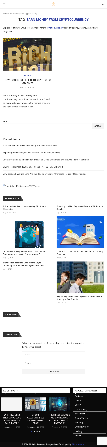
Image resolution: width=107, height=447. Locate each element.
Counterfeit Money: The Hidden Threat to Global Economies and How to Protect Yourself (46, 159)
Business (79, 396)
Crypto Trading (81, 418)
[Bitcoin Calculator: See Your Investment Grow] (35, 404)
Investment (80, 413)
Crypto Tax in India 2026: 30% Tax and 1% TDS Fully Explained (33, 166)
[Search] (102, 4)
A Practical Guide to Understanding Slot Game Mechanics (30, 145)
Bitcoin (78, 404)
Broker (78, 435)
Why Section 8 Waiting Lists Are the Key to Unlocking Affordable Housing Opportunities (45, 173)
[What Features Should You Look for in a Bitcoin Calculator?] (11, 404)
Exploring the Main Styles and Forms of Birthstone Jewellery (31, 152)
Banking (78, 431)
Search (6, 121)
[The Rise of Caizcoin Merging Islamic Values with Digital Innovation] (59, 404)
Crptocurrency (81, 409)
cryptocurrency (54, 27)
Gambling (79, 422)
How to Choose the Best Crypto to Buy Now (27, 81)
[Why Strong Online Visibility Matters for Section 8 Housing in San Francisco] (80, 277)
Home (5, 13)
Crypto (78, 400)
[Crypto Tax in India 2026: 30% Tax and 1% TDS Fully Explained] (80, 232)
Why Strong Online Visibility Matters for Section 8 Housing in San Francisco (79, 298)
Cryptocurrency (81, 426)
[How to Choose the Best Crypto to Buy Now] (27, 54)
